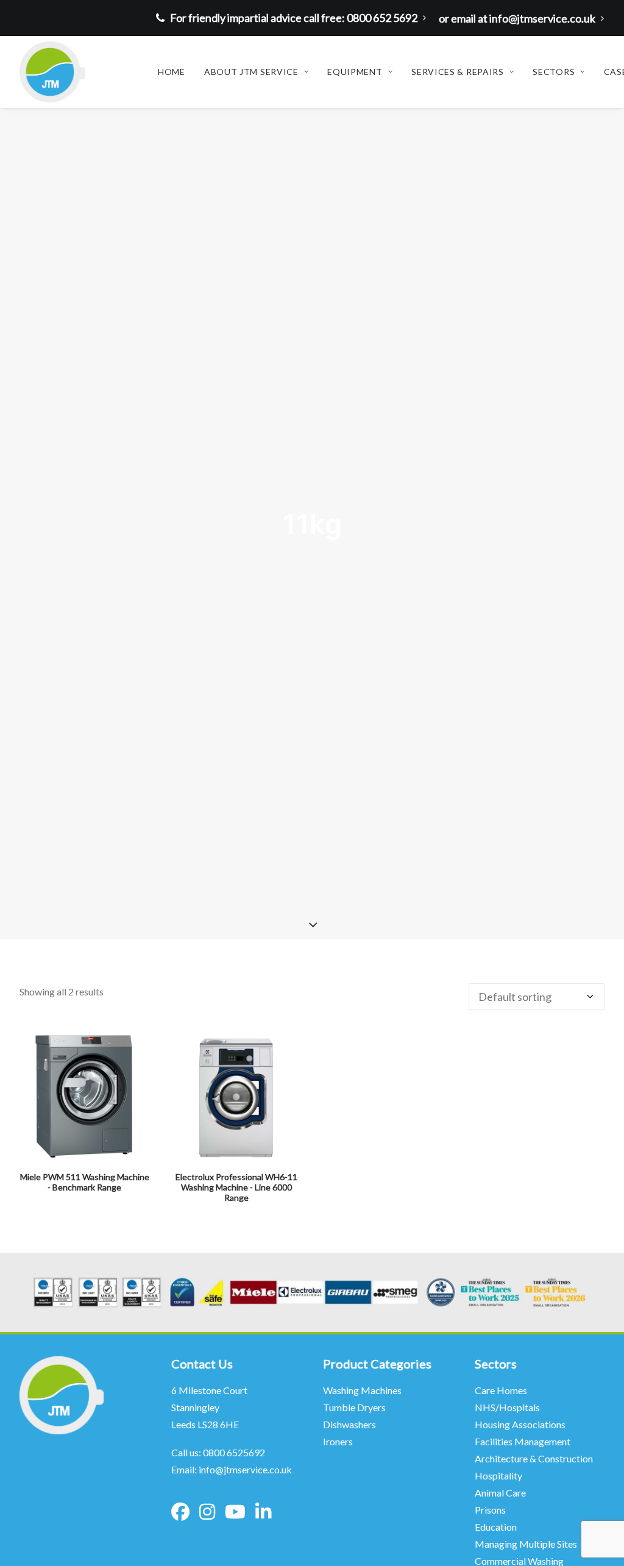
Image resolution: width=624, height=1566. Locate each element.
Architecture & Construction (534, 1458)
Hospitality (498, 1475)
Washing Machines (362, 1390)
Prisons (490, 1509)
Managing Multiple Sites (526, 1544)
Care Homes (502, 1390)
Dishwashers (349, 1424)
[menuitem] (294, 17)
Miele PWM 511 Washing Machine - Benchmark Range (84, 1182)
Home (171, 71)
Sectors (554, 71)
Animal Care (500, 1492)
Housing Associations (520, 1424)
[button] (84, 1096)
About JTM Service (251, 71)
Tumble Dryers (354, 1407)
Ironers (338, 1441)
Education (496, 1526)
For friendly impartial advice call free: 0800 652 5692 (293, 17)
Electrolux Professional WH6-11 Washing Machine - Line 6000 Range (236, 1187)
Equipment (354, 71)
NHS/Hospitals (508, 1407)
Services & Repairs (457, 71)
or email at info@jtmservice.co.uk (517, 18)
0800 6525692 (234, 1452)
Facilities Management (523, 1441)
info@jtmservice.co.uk (245, 1469)
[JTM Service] (52, 71)
